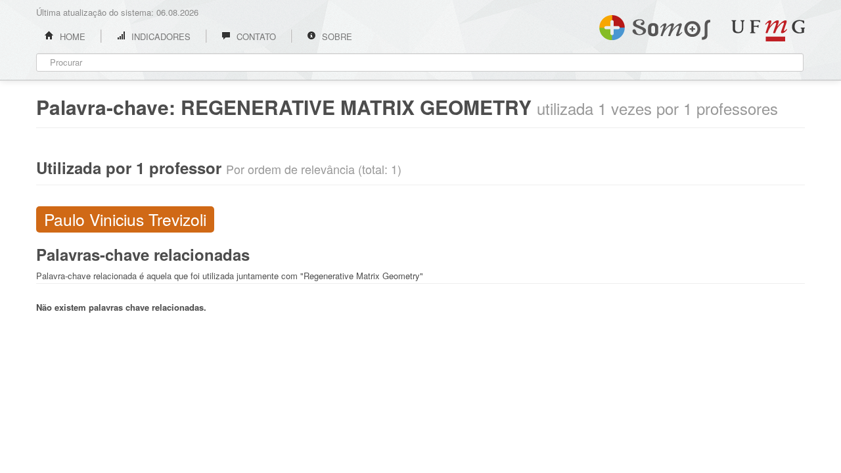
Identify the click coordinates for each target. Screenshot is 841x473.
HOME (71, 36)
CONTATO (255, 36)
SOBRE (335, 36)
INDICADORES (160, 36)
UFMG (768, 30)
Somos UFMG (655, 25)
